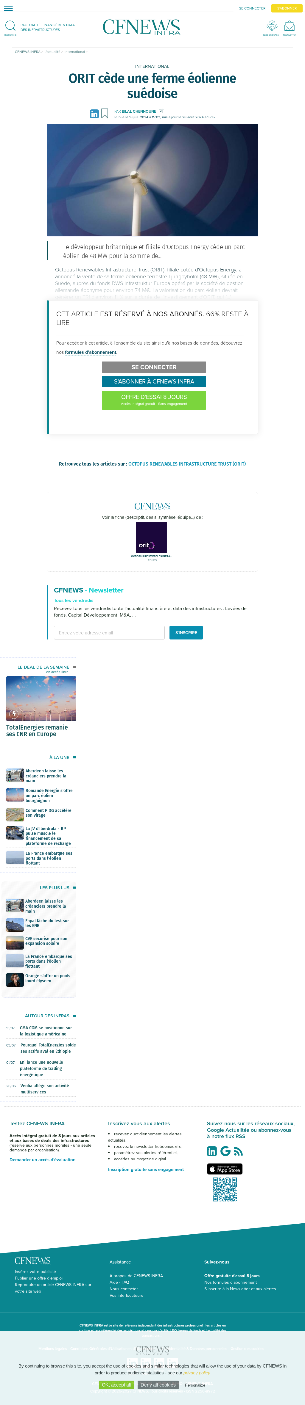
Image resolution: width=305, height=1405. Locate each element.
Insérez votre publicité (35, 1271)
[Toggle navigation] (6, 8)
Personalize (195, 1385)
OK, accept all (116, 1384)
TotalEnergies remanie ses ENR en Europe (37, 730)
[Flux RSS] (240, 1154)
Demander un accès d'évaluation (43, 1159)
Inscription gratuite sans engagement (146, 1169)
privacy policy (196, 1372)
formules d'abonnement (90, 352)
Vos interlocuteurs (126, 1295)
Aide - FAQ (119, 1282)
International (152, 66)
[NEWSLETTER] (289, 25)
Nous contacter (124, 1289)
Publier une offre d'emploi (39, 1278)
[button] (42, 27)
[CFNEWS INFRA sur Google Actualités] (227, 1153)
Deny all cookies (158, 1384)
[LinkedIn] (95, 113)
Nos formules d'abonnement (230, 1282)
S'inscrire (186, 633)
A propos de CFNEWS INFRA (136, 1276)
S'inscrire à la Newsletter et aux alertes (240, 1289)
